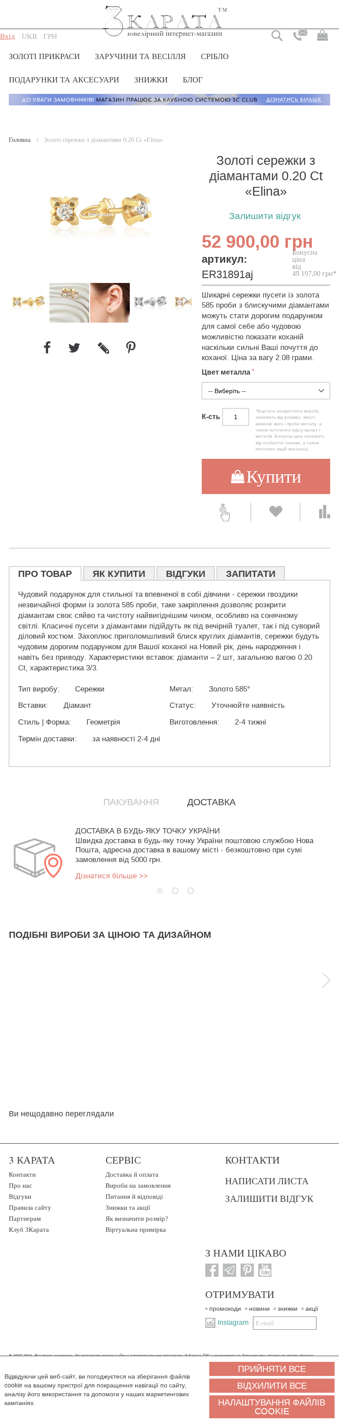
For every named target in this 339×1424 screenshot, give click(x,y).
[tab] (45, 573)
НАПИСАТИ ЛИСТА (267, 1181)
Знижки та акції (127, 1207)
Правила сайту (30, 1207)
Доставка (211, 802)
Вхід (7, 36)
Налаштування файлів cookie (271, 1407)
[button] (29, 36)
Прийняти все (272, 1369)
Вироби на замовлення (138, 1185)
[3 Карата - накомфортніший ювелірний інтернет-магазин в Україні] (165, 15)
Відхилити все (272, 1385)
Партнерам (25, 1218)
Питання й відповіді (134, 1196)
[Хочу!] (275, 512)
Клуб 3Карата (29, 1229)
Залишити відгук (265, 216)
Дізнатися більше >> (111, 876)
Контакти (22, 1174)
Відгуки (20, 1196)
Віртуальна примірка (135, 1229)
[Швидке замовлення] (226, 512)
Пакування (131, 802)
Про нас (20, 1185)
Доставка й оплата (131, 1174)
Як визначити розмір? (136, 1218)
